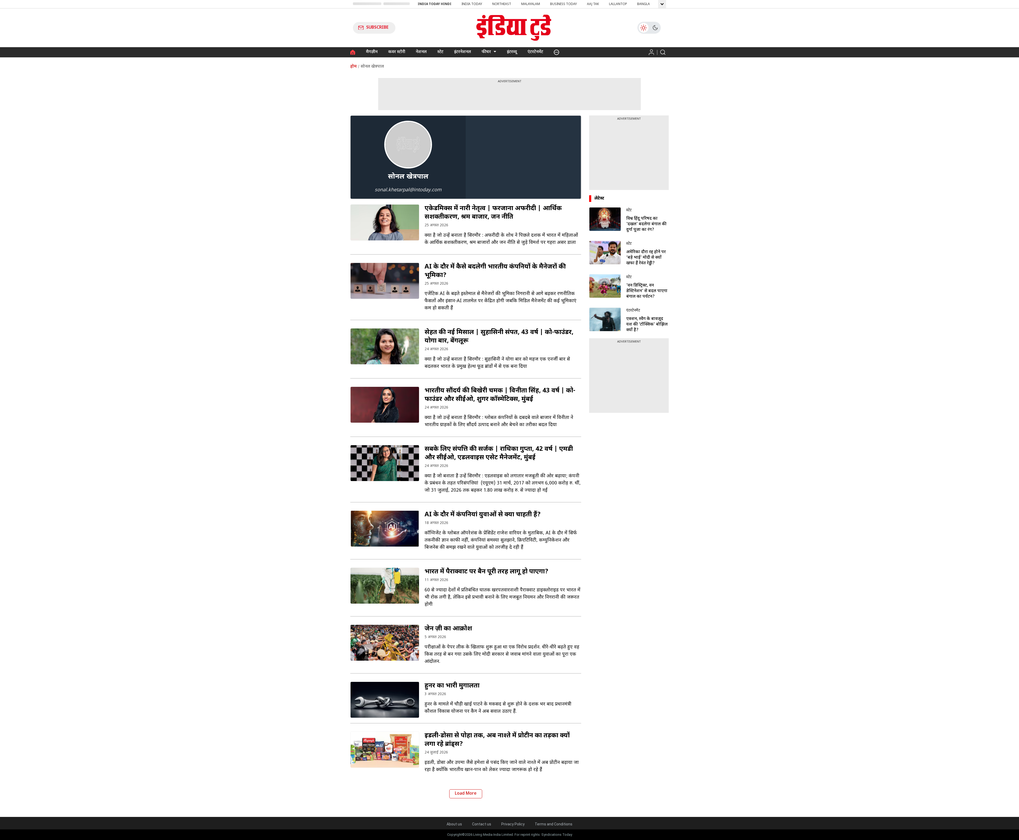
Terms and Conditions (553, 824)
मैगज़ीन (372, 52)
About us (454, 824)
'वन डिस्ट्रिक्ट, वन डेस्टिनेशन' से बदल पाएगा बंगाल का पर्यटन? (646, 291)
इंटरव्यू (512, 52)
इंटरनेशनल (462, 52)
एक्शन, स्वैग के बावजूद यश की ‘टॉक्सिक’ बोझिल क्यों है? (647, 324)
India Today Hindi (434, 4)
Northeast (501, 4)
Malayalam (530, 4)
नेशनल (421, 52)
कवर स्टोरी (396, 52)
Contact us (481, 824)
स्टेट (440, 52)
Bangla (643, 4)
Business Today (563, 4)
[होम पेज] (352, 52)
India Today (471, 4)
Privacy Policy (513, 824)
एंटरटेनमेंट (535, 52)
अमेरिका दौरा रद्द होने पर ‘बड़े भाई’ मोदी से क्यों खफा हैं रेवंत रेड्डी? (646, 257)
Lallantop (618, 4)
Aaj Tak (593, 4)
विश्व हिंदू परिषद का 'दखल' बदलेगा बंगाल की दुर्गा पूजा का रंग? (646, 224)
